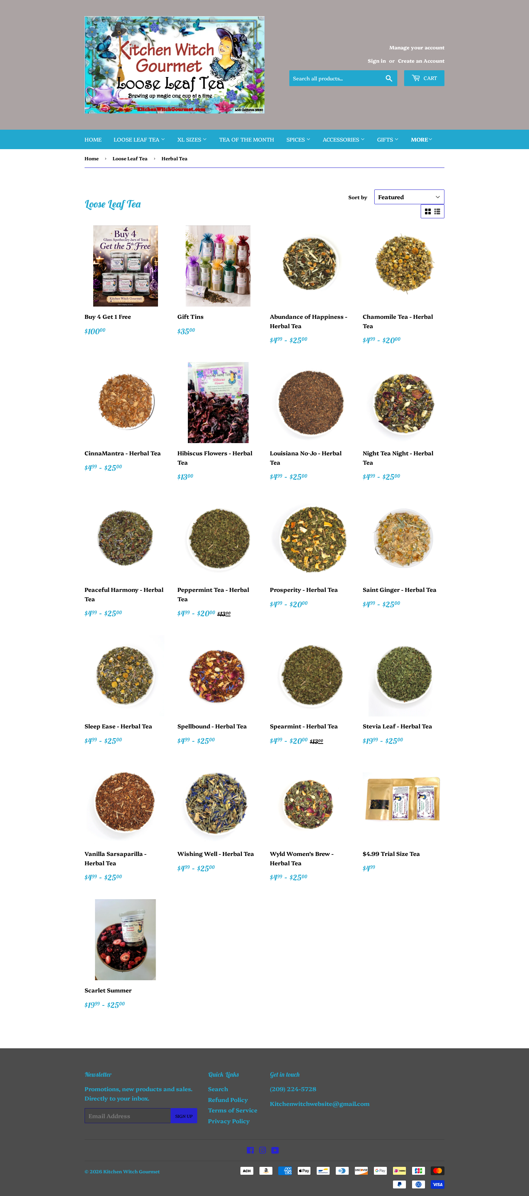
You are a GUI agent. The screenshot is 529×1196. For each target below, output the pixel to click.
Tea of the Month (246, 139)
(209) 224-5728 (293, 1089)
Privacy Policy (229, 1121)
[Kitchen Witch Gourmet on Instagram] (262, 1151)
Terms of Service (232, 1110)
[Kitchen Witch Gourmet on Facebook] (250, 1151)
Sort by (357, 197)
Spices (296, 139)
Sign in (377, 60)
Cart (429, 77)
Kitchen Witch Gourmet (131, 1171)
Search (218, 1089)
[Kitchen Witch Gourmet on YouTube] (275, 1151)
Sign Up (184, 1116)
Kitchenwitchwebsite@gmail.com (320, 1103)
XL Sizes (190, 139)
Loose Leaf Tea (137, 139)
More (419, 139)
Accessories (342, 139)
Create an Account (421, 60)
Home (93, 139)
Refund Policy (228, 1099)
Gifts (385, 139)
